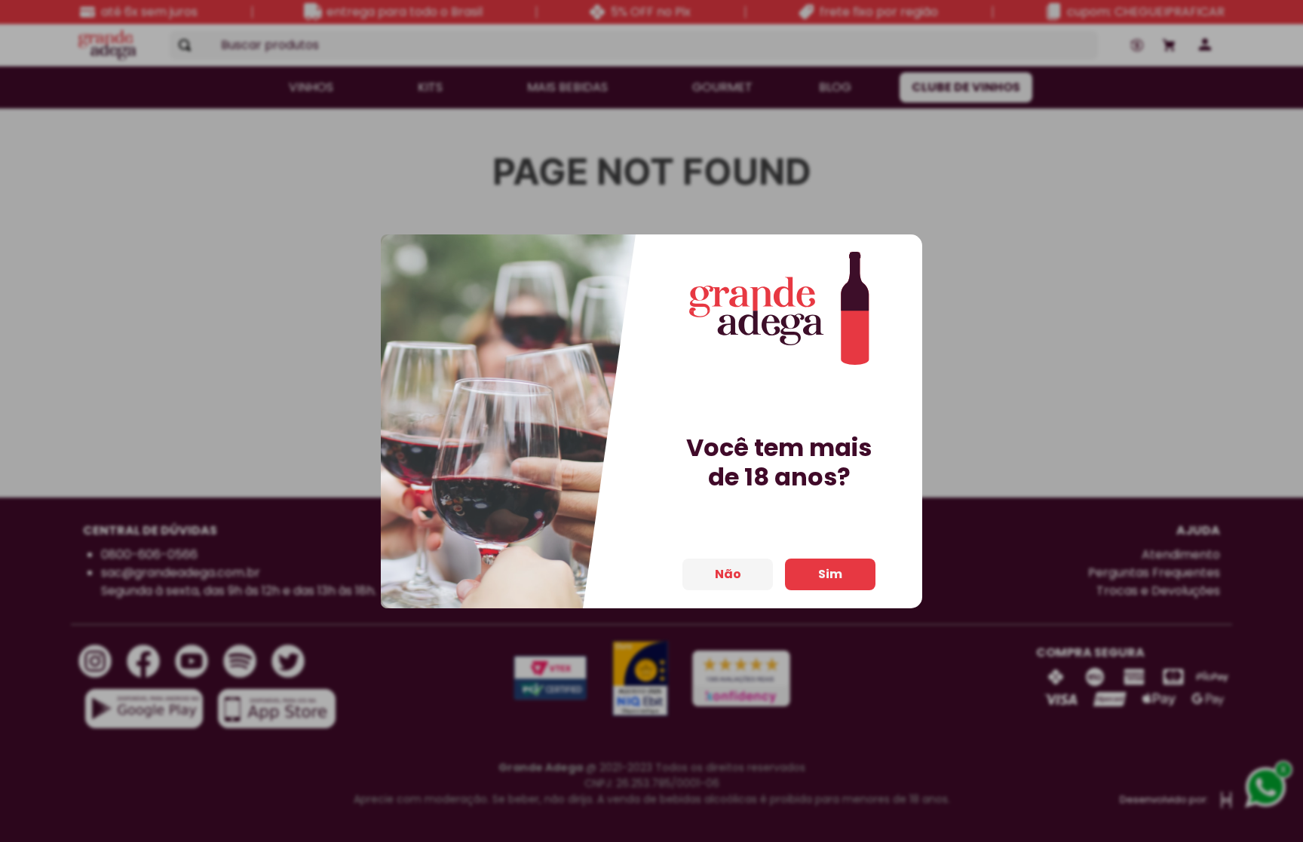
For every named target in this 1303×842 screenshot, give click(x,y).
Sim (830, 574)
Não (728, 574)
